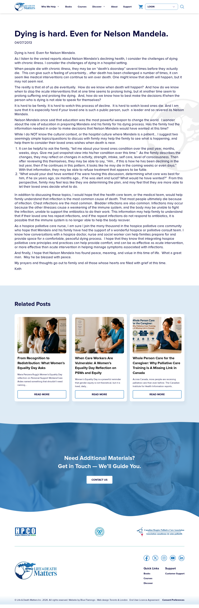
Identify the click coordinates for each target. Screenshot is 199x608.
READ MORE (42, 394)
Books (68, 6)
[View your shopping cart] (140, 6)
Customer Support (174, 573)
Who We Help (48, 6)
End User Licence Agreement (144, 600)
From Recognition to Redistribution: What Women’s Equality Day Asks (41, 363)
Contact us (99, 479)
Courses (82, 6)
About (114, 6)
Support (127, 6)
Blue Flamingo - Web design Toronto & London (104, 600)
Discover (97, 6)
